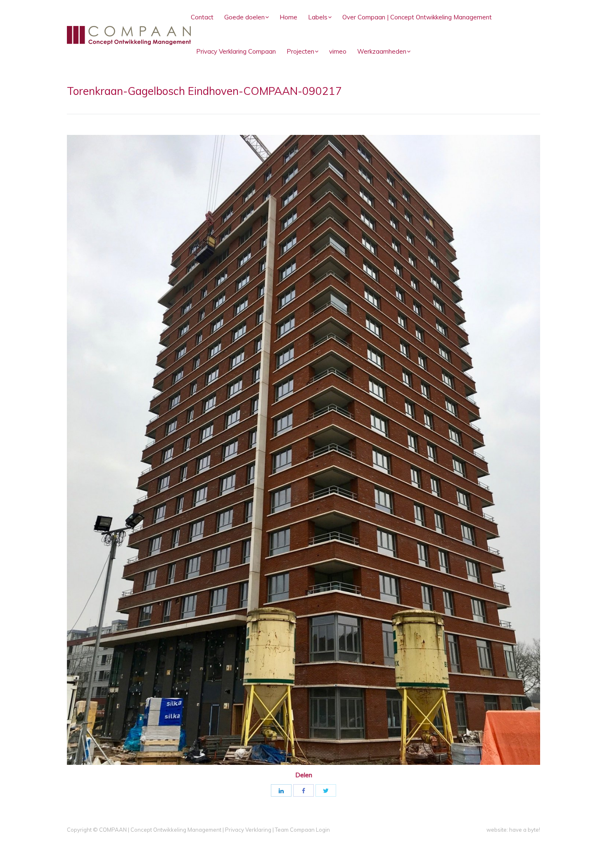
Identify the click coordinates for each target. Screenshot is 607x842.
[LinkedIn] (281, 790)
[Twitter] (325, 790)
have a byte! (524, 829)
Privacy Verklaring (248, 829)
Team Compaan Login (302, 829)
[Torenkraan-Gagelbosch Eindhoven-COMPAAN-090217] (303, 450)
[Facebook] (303, 790)
